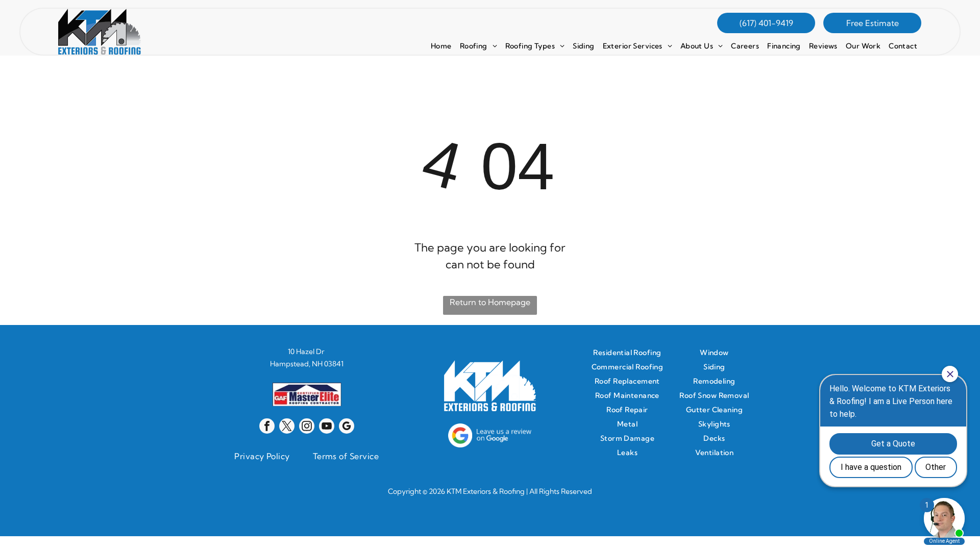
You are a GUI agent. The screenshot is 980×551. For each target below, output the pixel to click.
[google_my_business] (346, 427)
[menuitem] (441, 46)
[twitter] (287, 427)
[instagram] (306, 427)
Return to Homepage (490, 302)
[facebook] (267, 427)
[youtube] (326, 427)
